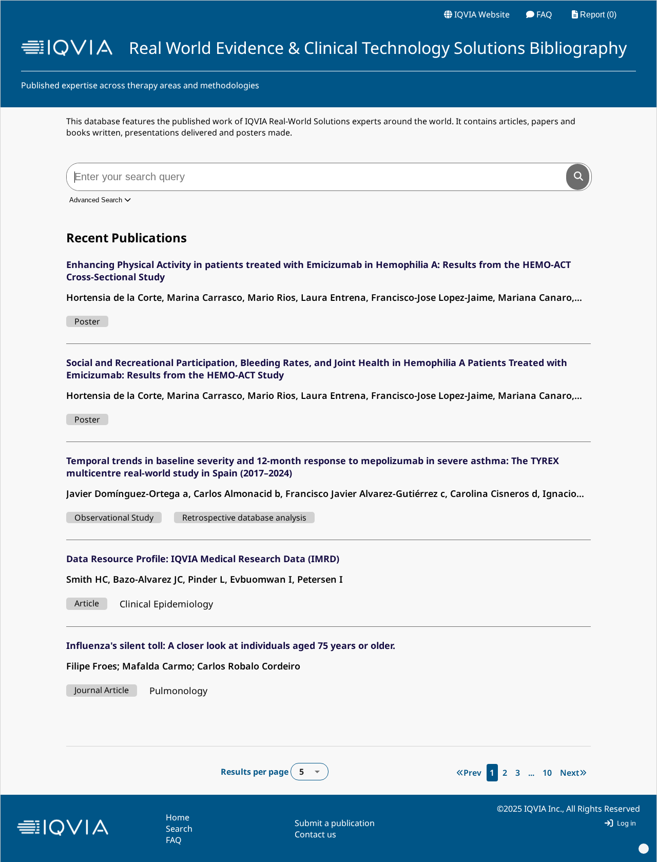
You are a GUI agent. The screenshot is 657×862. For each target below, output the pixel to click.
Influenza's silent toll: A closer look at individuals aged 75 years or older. (230, 645)
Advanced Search (96, 200)
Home (177, 817)
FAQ (174, 840)
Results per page (262, 771)
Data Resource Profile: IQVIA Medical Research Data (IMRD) (202, 558)
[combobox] (309, 771)
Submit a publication (335, 823)
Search (179, 828)
